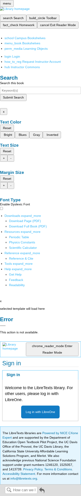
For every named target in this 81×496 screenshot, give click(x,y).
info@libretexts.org (23, 478)
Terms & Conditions (58, 469)
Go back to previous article (42, 492)
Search (9, 490)
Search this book (12, 83)
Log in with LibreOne (40, 412)
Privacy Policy (33, 469)
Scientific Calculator (23, 247)
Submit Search (13, 97)
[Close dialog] (3, 325)
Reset (7, 128)
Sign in (13, 375)
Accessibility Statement (18, 474)
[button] (16, 280)
